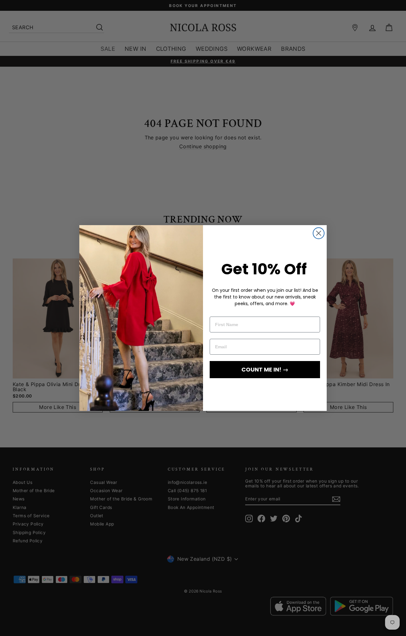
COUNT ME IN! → (264, 369)
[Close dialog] (318, 233)
